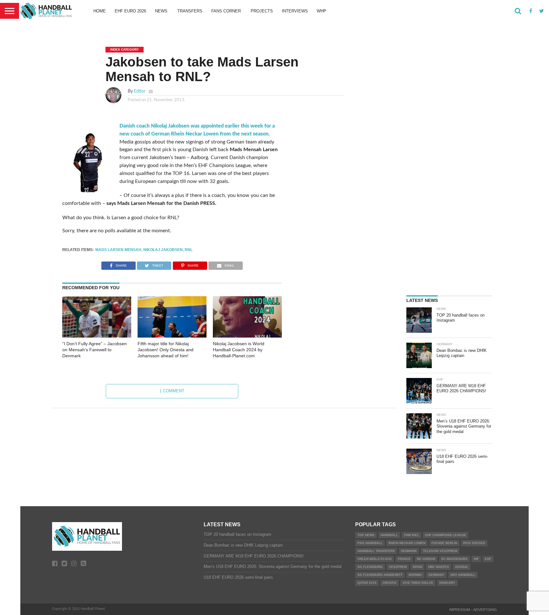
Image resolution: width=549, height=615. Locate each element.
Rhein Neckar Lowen (407, 543)
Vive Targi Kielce (418, 582)
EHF (488, 559)
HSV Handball (463, 575)
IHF (476, 559)
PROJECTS (262, 11)
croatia (389, 582)
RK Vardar (426, 559)
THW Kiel (411, 535)
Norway (415, 575)
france (404, 559)
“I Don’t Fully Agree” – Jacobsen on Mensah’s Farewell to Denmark (94, 349)
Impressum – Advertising (473, 610)
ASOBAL (461, 567)
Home (99, 11)
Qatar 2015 (366, 582)
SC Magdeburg (454, 559)
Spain (417, 567)
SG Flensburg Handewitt (380, 575)
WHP (321, 11)
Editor (140, 91)
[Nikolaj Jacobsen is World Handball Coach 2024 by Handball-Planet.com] (247, 336)
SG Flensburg (370, 567)
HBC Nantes (438, 567)
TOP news (366, 535)
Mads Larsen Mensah (118, 250)
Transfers (189, 11)
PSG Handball (370, 543)
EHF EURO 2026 (130, 11)
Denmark (409, 551)
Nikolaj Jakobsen (163, 250)
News (161, 11)
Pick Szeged (474, 543)
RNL (189, 250)
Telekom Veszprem (440, 551)
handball (389, 535)
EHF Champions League (445, 535)
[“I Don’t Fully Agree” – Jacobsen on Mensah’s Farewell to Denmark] (96, 336)
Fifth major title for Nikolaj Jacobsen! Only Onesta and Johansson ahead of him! (165, 349)
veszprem (398, 567)
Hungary (447, 582)
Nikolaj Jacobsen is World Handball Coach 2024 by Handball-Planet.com (238, 349)
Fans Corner (226, 11)
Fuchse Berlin (444, 543)
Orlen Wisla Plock (374, 559)
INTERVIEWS (295, 11)
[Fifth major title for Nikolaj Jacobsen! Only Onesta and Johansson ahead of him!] (172, 336)
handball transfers (376, 551)
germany (436, 575)
